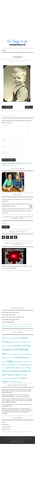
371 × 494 (22, 59)
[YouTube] (15, 237)
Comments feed (6, 427)
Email (4, 146)
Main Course (23, 361)
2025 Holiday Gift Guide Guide (10, 312)
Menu (4, 50)
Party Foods (10, 365)
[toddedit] (17, 83)
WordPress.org (6, 429)
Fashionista (13, 441)
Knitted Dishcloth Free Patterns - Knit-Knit (14, 395)
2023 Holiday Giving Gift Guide (10, 319)
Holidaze (26, 357)
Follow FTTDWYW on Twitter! (18, 326)
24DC (4, 338)
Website (5, 152)
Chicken (29, 342)
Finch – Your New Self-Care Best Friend (13, 317)
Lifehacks (15, 361)
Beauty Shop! (17, 338)
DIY (13, 349)
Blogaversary (12, 342)
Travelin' (23, 375)
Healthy (18, 357)
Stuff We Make (11, 368)
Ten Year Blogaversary (8, 322)
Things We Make (13, 375)
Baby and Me (9, 338)
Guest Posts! (11, 357)
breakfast (23, 342)
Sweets (18, 368)
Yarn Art (20, 381)
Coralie (17, 345)
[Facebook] (7, 237)
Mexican (29, 361)
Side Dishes (26, 365)
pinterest (16, 364)
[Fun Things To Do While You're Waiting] (17, 43)
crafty (23, 346)
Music (4, 365)
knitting (4, 361)
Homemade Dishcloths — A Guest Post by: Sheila (15, 396)
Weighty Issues (16, 378)
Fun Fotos (18, 354)
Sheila (20, 364)
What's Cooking (13, 381)
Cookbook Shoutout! (7, 345)
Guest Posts (5, 357)
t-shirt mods (24, 367)
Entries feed (5, 424)
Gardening (29, 354)
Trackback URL (28, 110)
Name (4, 139)
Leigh (9, 361)
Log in (3, 422)
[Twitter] (3, 237)
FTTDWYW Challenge (11, 354)
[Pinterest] (11, 237)
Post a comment (6, 110)
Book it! (18, 342)
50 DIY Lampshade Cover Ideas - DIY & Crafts (14, 404)
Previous (7, 107)
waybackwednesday (6, 378)
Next (29, 107)
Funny (23, 354)
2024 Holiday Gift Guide (8, 314)
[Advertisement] (17, 18)
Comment (6, 125)
